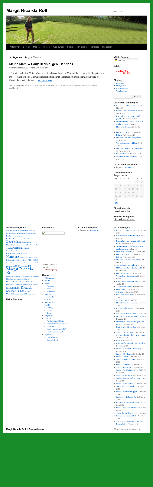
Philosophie (10, 285)
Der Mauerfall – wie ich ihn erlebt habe (130, 343)
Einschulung (10, 245)
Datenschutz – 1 (52, 337)
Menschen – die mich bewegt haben (128, 137)
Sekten (49, 313)
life (29, 265)
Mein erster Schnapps (124, 127)
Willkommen (15, 46)
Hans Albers (33, 257)
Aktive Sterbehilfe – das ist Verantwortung (131, 335)
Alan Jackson (24, 230)
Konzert (26, 263)
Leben (16, 265)
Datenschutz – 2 (52, 340)
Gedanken (9, 248)
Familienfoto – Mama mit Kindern (128, 402)
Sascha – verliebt (122, 356)
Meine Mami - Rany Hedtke (74, 85)
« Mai (116, 202)
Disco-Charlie (26, 242)
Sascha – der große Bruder (125, 386)
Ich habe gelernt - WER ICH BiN (27, 260)
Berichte (26, 46)
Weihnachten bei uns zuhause (126, 156)
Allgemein (29, 85)
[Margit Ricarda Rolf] (53, 234)
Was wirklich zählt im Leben (126, 313)
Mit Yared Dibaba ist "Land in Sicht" (18, 282)
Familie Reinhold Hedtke (55, 321)
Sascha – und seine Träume (125, 359)
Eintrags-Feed (121, 85)
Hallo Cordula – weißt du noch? (127, 281)
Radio (49, 288)
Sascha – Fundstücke (123, 364)
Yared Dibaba (30, 294)
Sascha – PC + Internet (124, 354)
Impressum (107, 46)
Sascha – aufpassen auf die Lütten (128, 378)
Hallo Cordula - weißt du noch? (16, 254)
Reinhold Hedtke (13, 287)
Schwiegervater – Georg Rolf (57, 323)
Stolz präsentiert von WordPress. (128, 429)
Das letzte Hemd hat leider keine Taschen (19, 239)
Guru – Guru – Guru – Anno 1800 (128, 105)
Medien (36, 46)
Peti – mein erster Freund (125, 294)
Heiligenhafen (10, 260)
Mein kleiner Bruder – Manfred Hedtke (130, 316)
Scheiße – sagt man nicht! (125, 416)
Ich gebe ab (82, 46)
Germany (18, 247)
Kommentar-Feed (122, 88)
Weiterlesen (45, 80)
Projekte (70, 46)
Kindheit (46, 46)
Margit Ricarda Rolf (26, 10)
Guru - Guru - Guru (12, 251)
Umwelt (49, 310)
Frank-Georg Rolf (122, 132)
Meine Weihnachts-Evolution (30, 276)
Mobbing (50, 307)
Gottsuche (50, 297)
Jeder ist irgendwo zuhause (15, 263)
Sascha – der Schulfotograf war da (128, 370)
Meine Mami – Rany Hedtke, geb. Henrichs (41, 64)
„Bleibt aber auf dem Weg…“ (126, 413)
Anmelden (120, 83)
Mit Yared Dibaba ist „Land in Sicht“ (129, 148)
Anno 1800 (32, 230)
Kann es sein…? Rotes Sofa (126, 327)
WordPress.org (121, 91)
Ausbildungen (58, 46)
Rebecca (119, 135)
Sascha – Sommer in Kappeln (126, 391)
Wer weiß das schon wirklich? (126, 143)
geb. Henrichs (56, 85)
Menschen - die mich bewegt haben (17, 279)
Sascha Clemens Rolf (18, 291)
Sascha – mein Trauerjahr (125, 332)
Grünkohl (26, 248)
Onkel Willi (51, 326)
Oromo (33, 282)
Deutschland (14, 241)
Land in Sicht (34, 263)
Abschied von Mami (12, 230)
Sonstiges (95, 46)
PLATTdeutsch (19, 285)
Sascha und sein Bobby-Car (126, 397)
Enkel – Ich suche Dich (55, 331)
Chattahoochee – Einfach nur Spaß (128, 110)
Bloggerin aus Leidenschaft (56, 329)
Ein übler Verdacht (122, 153)
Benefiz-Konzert (22, 233)
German (121, 60)
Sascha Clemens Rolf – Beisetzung (128, 348)
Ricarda (46, 67)
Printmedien (51, 291)
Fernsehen (50, 286)
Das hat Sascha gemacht (14, 236)
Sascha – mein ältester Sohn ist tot (128, 407)
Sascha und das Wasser (124, 375)
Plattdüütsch (28, 285)
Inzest (49, 299)
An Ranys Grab (11, 233)
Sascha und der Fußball (124, 383)
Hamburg (12, 256)
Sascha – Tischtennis (123, 367)
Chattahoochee (32, 233)
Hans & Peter (23, 257)
